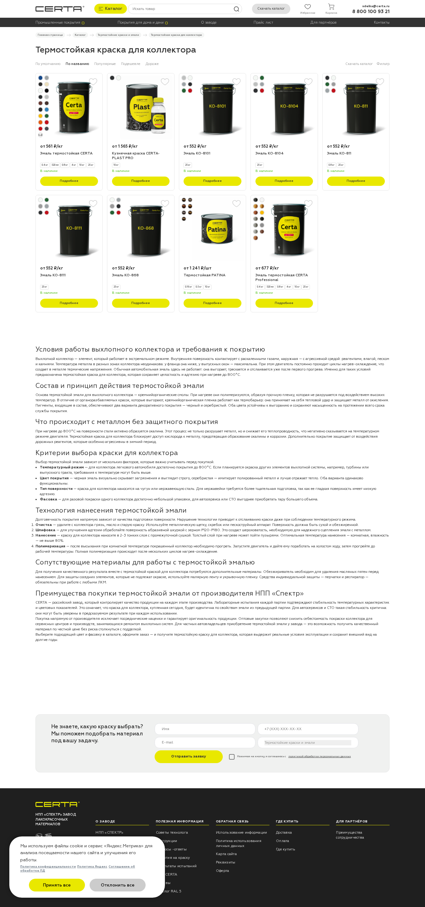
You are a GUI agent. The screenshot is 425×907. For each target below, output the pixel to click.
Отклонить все (117, 885)
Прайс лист (263, 23)
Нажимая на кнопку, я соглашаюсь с (294, 756)
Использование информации (241, 832)
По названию (77, 64)
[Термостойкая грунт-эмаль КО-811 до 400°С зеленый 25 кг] (356, 107)
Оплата (282, 841)
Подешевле (130, 64)
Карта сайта (226, 854)
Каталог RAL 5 (169, 891)
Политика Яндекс (92, 866)
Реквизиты (226, 862)
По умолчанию (47, 64)
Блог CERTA (167, 874)
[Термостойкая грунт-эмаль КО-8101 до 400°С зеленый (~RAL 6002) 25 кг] (212, 107)
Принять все (57, 885)
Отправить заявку (188, 756)
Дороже (152, 64)
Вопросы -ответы (171, 849)
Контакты (382, 23)
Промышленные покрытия (57, 23)
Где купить (285, 849)
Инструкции (166, 841)
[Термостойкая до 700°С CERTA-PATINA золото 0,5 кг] (212, 229)
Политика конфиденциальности (48, 866)
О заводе (209, 23)
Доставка (284, 832)
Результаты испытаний (176, 866)
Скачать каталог (271, 9)
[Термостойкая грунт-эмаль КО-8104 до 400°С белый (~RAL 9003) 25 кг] (284, 107)
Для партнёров (324, 23)
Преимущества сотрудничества (350, 835)
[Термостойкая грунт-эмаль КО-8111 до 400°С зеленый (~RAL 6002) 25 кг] (69, 229)
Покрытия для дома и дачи (141, 23)
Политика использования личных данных (238, 843)
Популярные (105, 64)
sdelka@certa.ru (376, 6)
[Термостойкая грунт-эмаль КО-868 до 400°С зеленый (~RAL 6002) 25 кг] (140, 229)
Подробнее (69, 181)
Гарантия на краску (173, 857)
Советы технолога (172, 832)
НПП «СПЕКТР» (109, 832)
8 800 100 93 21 (371, 12)
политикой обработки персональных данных (319, 756)
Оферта (222, 870)
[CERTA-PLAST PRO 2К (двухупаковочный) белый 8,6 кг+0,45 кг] (140, 107)
